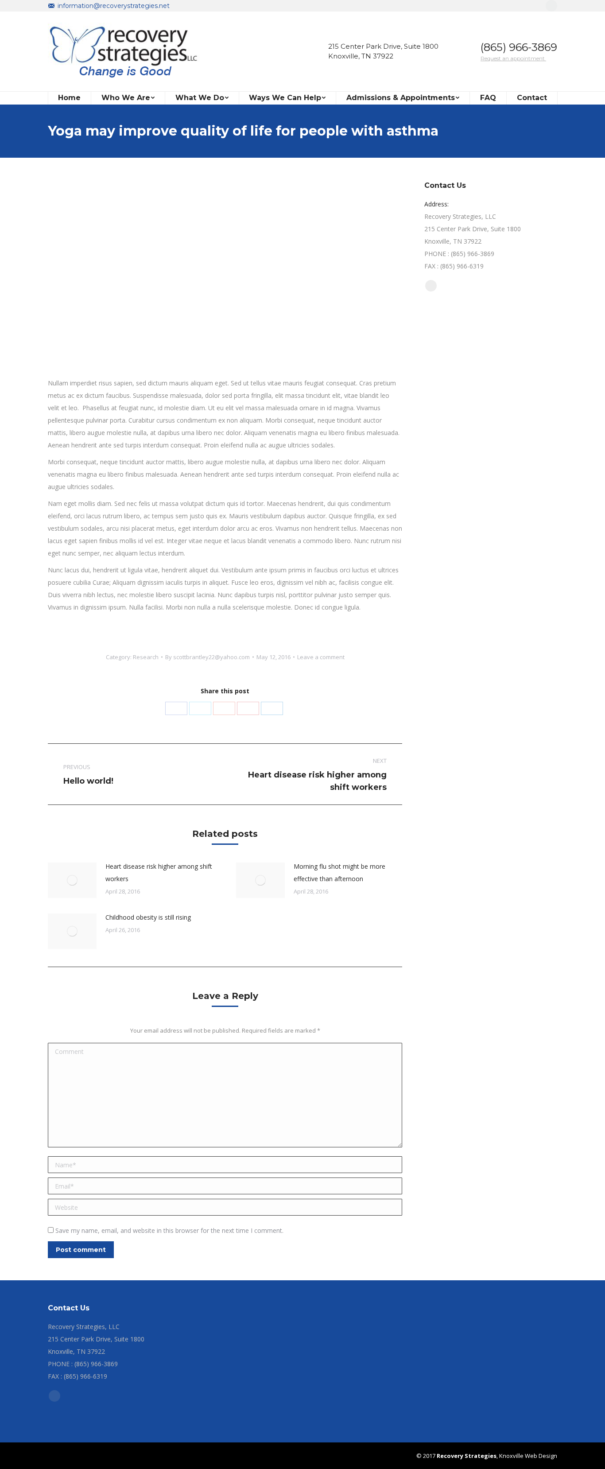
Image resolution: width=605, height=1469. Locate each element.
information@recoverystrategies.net (114, 6)
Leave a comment (321, 657)
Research (146, 657)
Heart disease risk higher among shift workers (158, 872)
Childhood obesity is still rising (148, 917)
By (207, 657)
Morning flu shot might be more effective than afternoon (339, 872)
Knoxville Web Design (527, 1456)
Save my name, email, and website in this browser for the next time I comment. (169, 1230)
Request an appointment (513, 58)
